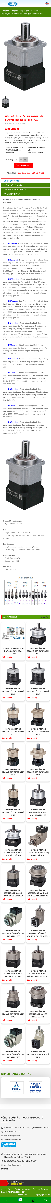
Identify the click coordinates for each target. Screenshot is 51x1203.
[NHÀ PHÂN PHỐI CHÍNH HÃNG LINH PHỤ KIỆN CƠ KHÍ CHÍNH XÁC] (13, 4)
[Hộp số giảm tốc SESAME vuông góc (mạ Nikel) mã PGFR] (13, 916)
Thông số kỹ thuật (13, 185)
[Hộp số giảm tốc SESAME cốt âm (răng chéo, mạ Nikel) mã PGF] (38, 876)
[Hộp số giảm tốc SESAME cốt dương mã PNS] (13, 795)
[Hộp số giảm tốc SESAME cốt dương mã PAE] (38, 714)
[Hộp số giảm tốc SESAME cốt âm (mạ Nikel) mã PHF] (38, 997)
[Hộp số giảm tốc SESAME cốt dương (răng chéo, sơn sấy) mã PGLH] (13, 876)
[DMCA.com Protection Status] (8, 1147)
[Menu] (4, 3)
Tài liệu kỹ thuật (12, 194)
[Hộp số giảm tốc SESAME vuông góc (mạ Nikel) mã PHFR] (13, 1037)
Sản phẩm (14, 11)
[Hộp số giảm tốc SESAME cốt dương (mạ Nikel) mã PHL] (13, 956)
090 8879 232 (24, 173)
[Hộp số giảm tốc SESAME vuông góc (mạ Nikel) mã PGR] (38, 835)
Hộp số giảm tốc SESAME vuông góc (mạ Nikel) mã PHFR (13, 1054)
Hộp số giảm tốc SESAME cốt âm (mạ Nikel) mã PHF (38, 1014)
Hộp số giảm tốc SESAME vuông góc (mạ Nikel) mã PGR (38, 852)
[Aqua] (17, 1087)
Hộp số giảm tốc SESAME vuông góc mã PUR (38, 1054)
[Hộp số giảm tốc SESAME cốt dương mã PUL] (13, 997)
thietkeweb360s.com (16, 1192)
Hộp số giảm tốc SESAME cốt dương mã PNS (13, 812)
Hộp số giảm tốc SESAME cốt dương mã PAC (13, 731)
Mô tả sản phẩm (11, 181)
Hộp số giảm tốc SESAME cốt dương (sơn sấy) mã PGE (13, 852)
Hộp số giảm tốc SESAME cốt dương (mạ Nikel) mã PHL (13, 973)
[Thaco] (35, 1087)
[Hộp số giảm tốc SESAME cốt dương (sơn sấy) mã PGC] (38, 795)
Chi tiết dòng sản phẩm (15, 190)
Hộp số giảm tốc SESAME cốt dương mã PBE (38, 691)
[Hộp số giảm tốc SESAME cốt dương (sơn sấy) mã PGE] (13, 835)
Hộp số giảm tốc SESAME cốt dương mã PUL (13, 1014)
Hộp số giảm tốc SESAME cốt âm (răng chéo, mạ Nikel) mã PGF (38, 893)
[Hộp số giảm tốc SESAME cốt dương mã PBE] (38, 674)
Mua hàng (25, 165)
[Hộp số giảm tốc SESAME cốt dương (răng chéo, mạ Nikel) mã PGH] (38, 956)
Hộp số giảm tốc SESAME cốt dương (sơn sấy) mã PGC (38, 812)
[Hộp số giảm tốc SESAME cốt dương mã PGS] (38, 755)
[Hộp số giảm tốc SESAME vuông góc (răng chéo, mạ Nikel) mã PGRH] (38, 916)
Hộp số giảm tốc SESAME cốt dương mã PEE (38, 651)
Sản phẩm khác (9, 617)
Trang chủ (5, 11)
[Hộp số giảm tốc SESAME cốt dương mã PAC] (13, 714)
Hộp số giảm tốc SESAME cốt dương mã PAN (13, 772)
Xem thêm (44, 617)
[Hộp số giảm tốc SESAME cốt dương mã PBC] (13, 674)
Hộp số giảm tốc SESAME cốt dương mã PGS (38, 772)
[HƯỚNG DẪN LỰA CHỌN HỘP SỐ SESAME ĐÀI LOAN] (13, 634)
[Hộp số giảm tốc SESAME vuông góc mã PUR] (38, 1037)
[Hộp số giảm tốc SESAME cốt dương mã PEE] (38, 634)
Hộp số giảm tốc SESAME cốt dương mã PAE (38, 731)
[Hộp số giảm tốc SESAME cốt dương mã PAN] (13, 755)
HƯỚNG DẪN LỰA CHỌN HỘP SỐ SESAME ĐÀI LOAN (13, 651)
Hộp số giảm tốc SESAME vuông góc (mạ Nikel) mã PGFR (13, 933)
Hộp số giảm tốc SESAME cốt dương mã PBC (13, 691)
